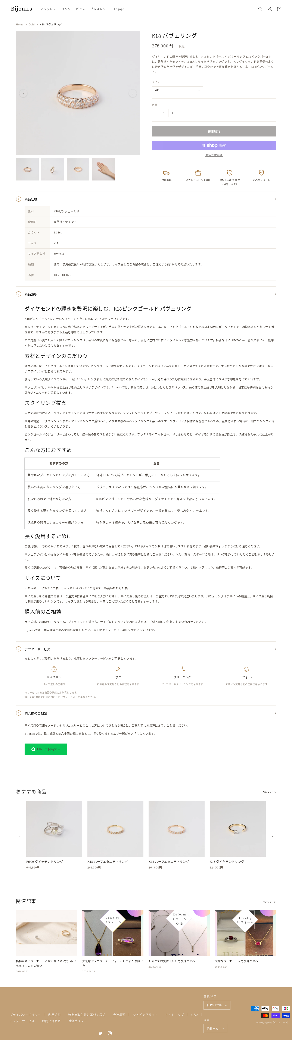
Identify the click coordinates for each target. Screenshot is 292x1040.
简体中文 (212, 1028)
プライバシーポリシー (25, 1014)
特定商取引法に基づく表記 (87, 1014)
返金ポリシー (77, 1020)
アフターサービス (22, 1020)
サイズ (156, 82)
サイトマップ (174, 1014)
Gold (32, 24)
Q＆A (194, 1014)
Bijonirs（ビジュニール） (277, 1022)
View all (269, 792)
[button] (260, 9)
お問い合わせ (51, 1020)
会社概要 (119, 1014)
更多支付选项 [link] (214, 155)
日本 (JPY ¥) (214, 1005)
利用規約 (54, 1014)
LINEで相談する (48, 749)
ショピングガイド (145, 1014)
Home (20, 24)
